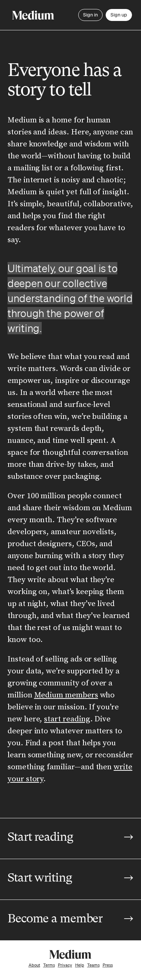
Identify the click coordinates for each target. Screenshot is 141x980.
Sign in (90, 15)
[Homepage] (33, 15)
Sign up (119, 15)
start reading (67, 719)
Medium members (66, 695)
